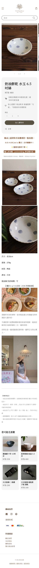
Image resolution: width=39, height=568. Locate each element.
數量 (6, 112)
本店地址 (8, 541)
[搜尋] (33, 18)
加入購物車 (19, 122)
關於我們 (8, 538)
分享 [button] (9, 129)
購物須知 (8, 543)
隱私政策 (20, 563)
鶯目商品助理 (10, 546)
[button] (2, 8)
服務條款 (12, 563)
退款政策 (27, 563)
